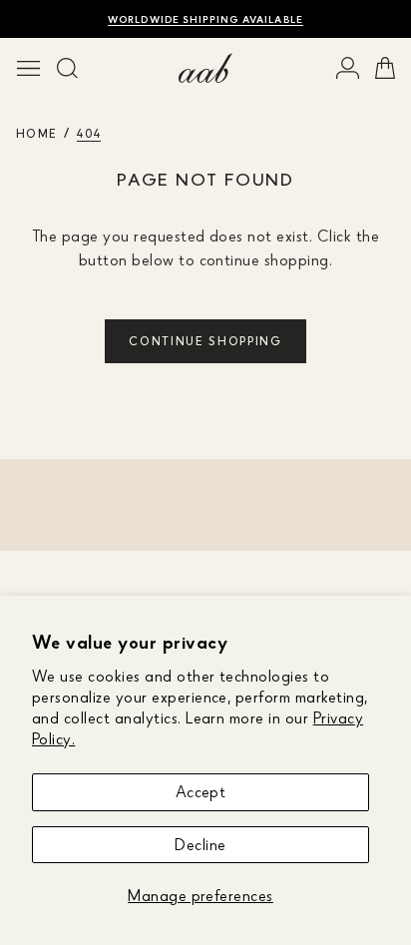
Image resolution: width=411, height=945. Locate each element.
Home (36, 133)
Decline (200, 844)
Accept (201, 791)
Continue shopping (205, 340)
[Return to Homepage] (205, 68)
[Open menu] (28, 68)
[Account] (347, 68)
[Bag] (385, 68)
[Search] (67, 68)
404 (89, 133)
